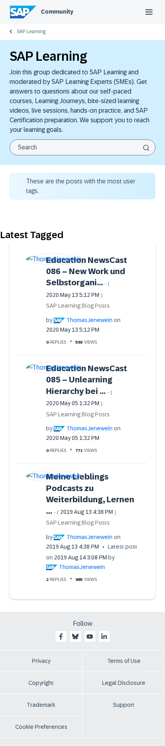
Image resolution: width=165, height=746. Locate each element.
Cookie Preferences (41, 727)
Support (124, 705)
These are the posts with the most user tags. (80, 186)
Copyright (41, 683)
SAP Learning (31, 31)
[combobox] (82, 147)
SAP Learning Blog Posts (78, 305)
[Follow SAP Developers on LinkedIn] (104, 636)
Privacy (41, 661)
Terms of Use (124, 661)
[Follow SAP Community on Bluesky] (75, 636)
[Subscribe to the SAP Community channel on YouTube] (90, 636)
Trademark (41, 705)
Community (57, 11)
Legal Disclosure (123, 683)
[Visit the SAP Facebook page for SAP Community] (61, 636)
